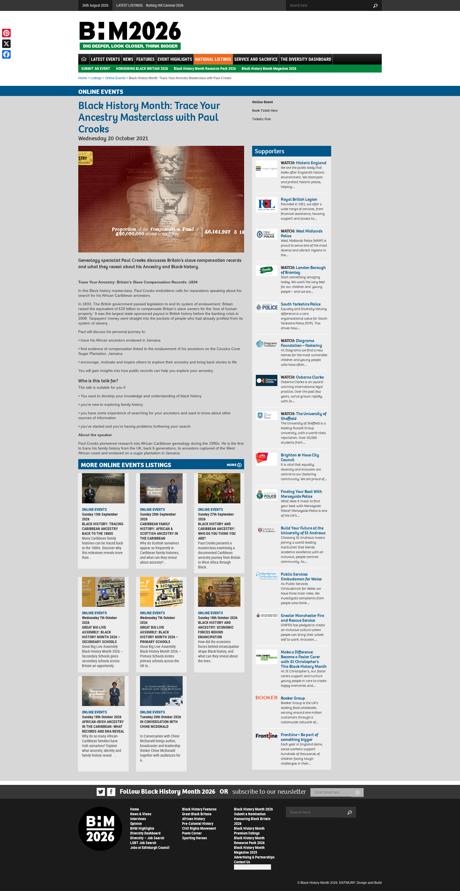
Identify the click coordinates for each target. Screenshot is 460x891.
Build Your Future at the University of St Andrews (303, 530)
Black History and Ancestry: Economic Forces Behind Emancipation (216, 629)
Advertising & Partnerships (254, 857)
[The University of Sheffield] (266, 415)
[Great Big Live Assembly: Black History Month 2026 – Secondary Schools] (103, 592)
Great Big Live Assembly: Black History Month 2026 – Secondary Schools (101, 634)
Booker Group (293, 698)
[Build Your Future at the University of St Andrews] (266, 530)
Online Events (115, 78)
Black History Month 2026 (253, 809)
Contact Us (242, 861)
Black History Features (199, 809)
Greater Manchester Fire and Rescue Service (302, 618)
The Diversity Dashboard (306, 59)
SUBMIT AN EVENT (95, 68)
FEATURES (145, 59)
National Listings (213, 59)
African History (193, 818)
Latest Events (105, 59)
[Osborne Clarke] (266, 380)
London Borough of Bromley (303, 270)
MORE (231, 464)
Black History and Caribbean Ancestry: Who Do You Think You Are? (217, 531)
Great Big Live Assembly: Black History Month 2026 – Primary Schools (159, 634)
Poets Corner (192, 833)
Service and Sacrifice (256, 59)
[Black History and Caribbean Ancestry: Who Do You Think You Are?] (219, 488)
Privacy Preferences (252, 867)
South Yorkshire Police (301, 304)
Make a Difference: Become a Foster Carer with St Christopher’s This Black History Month (304, 659)
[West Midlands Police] (266, 234)
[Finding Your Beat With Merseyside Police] (266, 494)
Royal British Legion (299, 199)
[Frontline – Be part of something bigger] (266, 735)
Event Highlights (175, 59)
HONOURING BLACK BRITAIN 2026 (142, 68)
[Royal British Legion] (266, 204)
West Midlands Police (302, 233)
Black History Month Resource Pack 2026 (205, 68)
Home (82, 78)
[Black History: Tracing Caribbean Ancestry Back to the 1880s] (103, 488)
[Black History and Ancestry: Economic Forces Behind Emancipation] (219, 592)
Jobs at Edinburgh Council (150, 847)
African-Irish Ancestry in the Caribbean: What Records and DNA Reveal (103, 726)
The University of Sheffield (303, 416)
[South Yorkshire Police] (266, 307)
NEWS (128, 59)
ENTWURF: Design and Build (360, 883)
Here (274, 110)
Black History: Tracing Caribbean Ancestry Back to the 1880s (102, 528)
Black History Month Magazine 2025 (249, 850)
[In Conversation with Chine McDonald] (161, 691)
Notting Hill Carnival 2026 (164, 5)
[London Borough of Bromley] (266, 270)
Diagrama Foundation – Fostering (301, 343)
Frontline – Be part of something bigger (299, 737)
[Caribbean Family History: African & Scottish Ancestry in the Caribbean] (161, 488)
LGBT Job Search (143, 842)
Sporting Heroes (194, 837)
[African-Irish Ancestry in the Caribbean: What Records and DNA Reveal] (103, 691)
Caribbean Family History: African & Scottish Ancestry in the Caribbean (159, 531)
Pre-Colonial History (197, 823)
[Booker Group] (266, 697)
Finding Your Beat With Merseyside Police (301, 494)
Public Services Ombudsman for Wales (301, 576)
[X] (6, 43)
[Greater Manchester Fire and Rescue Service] (266, 615)
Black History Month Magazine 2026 (269, 68)
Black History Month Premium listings (249, 831)
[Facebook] (6, 54)
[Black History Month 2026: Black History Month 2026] (130, 36)
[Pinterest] (6, 33)
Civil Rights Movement (199, 828)
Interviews (138, 818)
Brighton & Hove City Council (300, 457)
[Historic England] (266, 168)
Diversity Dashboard (145, 833)
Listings (96, 78)
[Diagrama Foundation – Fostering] (266, 343)
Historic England (311, 163)
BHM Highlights (142, 828)
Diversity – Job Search (147, 837)
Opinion (136, 823)
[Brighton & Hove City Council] (266, 459)
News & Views (140, 813)
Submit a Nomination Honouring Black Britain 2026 (252, 818)
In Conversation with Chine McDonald (159, 724)
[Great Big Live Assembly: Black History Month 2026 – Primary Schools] (161, 592)
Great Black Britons (196, 813)
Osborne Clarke (310, 377)
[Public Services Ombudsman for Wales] (266, 576)
